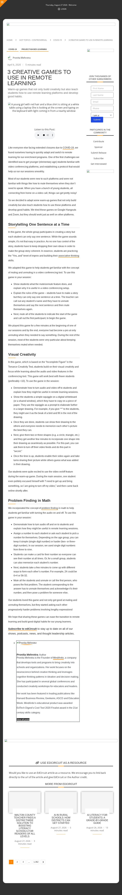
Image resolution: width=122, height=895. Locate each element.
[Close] (3, 3)
